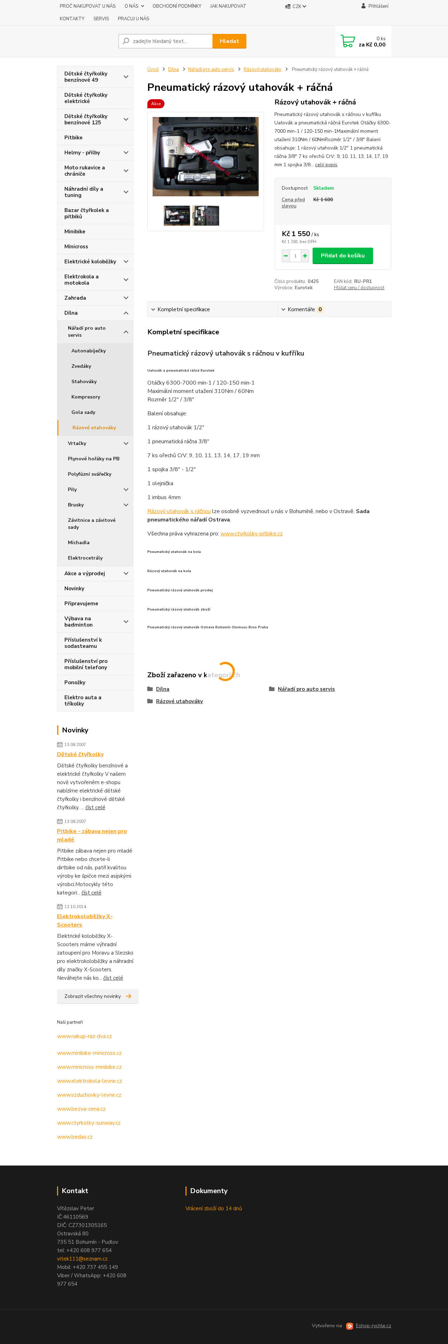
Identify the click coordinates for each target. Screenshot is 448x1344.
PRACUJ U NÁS (133, 19)
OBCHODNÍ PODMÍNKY (177, 6)
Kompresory (85, 397)
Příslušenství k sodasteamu (83, 643)
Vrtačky (77, 443)
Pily (72, 489)
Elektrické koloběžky (90, 261)
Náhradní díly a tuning (83, 192)
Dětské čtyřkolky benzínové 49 (85, 76)
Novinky (74, 588)
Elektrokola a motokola (81, 279)
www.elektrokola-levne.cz (89, 1081)
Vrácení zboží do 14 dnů (214, 1208)
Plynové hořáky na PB (93, 458)
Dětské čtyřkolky (80, 754)
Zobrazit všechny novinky (92, 996)
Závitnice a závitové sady (91, 524)
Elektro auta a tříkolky (83, 700)
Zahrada (75, 297)
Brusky (76, 505)
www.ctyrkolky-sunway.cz (89, 1123)
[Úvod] (85, 41)
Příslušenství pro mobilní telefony (85, 664)
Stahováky (84, 381)
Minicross (76, 246)
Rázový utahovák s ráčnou (179, 511)
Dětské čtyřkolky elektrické (85, 98)
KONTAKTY (72, 19)
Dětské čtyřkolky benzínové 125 (85, 119)
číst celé (95, 807)
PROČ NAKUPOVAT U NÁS (87, 6)
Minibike (74, 231)
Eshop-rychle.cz (373, 1325)
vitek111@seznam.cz (82, 1258)
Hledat (229, 41)
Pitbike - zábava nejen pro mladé (92, 835)
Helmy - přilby (82, 152)
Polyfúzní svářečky (89, 474)
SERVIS (101, 19)
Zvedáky (81, 366)
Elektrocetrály (85, 558)
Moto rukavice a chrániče (84, 170)
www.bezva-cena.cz (81, 1109)
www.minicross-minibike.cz (89, 1067)
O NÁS (131, 6)
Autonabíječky (88, 351)
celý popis (326, 164)
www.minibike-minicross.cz (89, 1053)
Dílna (71, 312)
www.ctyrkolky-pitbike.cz (251, 534)
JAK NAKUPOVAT (228, 6)
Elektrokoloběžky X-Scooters (85, 921)
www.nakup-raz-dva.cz (84, 1036)
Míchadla (79, 542)
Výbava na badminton (78, 621)
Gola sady (83, 412)
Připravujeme (81, 603)
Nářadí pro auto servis (87, 331)
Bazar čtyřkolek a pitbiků (86, 213)
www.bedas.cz (75, 1137)
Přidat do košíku (343, 256)
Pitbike (73, 137)
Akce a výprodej (84, 573)
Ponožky (74, 682)
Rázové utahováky (94, 427)
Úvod (153, 69)
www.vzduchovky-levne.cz (89, 1095)
